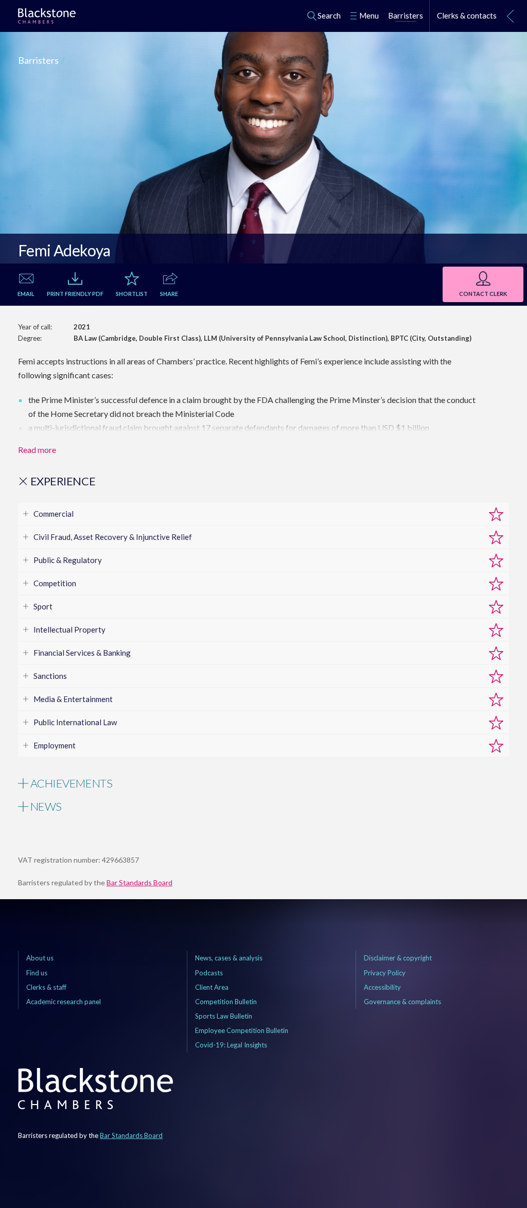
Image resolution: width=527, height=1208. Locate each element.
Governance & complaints (402, 1001)
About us (40, 958)
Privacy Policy (385, 973)
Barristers (38, 60)
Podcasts (209, 973)
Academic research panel (63, 1001)
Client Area (212, 987)
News (45, 806)
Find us (36, 973)
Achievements (70, 783)
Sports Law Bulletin (223, 1016)
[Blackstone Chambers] (47, 17)
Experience (61, 481)
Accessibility (382, 987)
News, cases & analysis (228, 958)
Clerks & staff (46, 987)
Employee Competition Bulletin (241, 1030)
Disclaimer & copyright (398, 958)
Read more (37, 449)
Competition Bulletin (226, 1001)
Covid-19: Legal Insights (231, 1045)
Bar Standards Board (139, 882)
